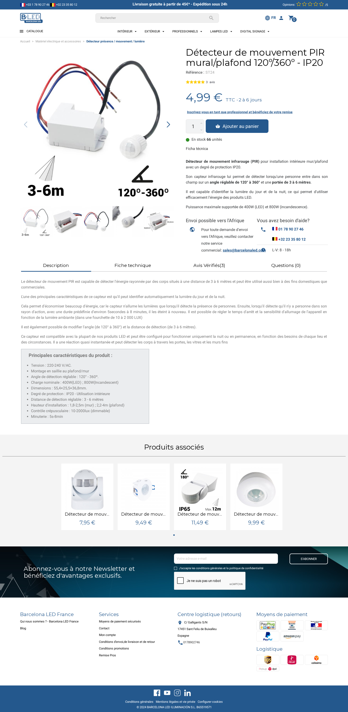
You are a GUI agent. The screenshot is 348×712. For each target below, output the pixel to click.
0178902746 (189, 642)
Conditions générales (139, 701)
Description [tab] (56, 265)
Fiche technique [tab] (133, 265)
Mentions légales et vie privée (175, 701)
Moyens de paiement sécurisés (120, 621)
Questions (286, 265)
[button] (168, 124)
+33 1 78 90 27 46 (37, 4)
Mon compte (107, 635)
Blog (23, 628)
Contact (104, 628)
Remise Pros (107, 655)
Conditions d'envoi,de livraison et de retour (127, 642)
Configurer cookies (210, 701)
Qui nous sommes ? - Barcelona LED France (49, 621)
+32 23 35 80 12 (66, 4)
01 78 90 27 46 (290, 229)
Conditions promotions (114, 648)
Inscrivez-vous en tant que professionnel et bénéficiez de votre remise (240, 112)
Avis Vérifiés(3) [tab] (209, 265)
